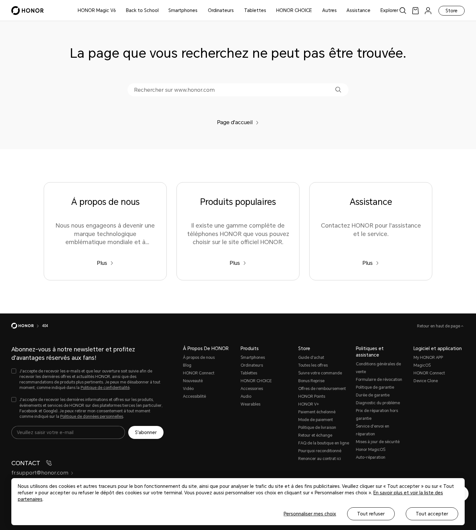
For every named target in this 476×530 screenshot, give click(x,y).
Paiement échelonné (316, 412)
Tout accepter (432, 513)
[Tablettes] (268, 10)
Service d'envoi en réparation (372, 430)
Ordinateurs (221, 10)
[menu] (428, 10)
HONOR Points (311, 396)
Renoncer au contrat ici (319, 458)
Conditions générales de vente (378, 368)
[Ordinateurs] (236, 10)
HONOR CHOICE (294, 10)
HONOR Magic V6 (97, 10)
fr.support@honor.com (39, 473)
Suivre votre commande (320, 373)
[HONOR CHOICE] (314, 10)
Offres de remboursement (322, 388)
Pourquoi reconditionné (319, 451)
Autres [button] (329, 10)
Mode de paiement (315, 420)
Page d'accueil (235, 122)
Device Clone (426, 381)
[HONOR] (26, 325)
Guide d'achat (311, 357)
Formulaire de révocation (379, 379)
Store (452, 10)
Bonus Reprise (311, 381)
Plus (102, 263)
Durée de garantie (373, 395)
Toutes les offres (313, 365)
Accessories (252, 388)
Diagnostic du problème (378, 403)
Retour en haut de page (439, 326)
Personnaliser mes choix (310, 513)
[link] (415, 10)
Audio (246, 396)
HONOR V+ (308, 404)
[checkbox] (87, 380)
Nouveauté (193, 381)
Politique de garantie (375, 387)
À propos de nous (199, 357)
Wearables (250, 404)
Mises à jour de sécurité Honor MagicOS (378, 446)
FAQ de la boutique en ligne (323, 443)
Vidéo (188, 388)
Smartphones (183, 10)
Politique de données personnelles (91, 416)
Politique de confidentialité (105, 387)
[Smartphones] (200, 10)
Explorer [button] (389, 10)
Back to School (142, 10)
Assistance (358, 10)
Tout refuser (371, 513)
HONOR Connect (198, 373)
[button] (338, 89)
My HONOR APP (428, 357)
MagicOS (422, 365)
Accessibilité (194, 396)
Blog (187, 365)
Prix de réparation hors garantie (377, 414)
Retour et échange (315, 435)
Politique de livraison (317, 427)
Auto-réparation (370, 457)
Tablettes (255, 10)
